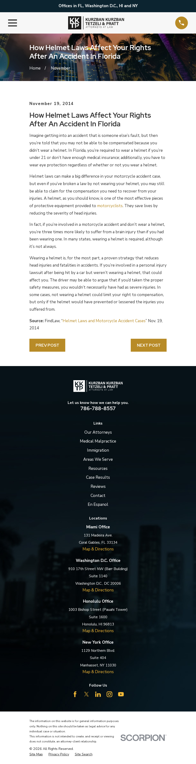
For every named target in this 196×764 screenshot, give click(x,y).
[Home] (96, 22)
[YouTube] (121, 694)
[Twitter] (86, 694)
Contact (98, 495)
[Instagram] (109, 694)
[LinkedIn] (98, 694)
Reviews (98, 486)
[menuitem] (36, 754)
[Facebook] (75, 694)
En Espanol (98, 504)
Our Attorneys (98, 432)
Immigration (98, 450)
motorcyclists (110, 206)
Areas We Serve (98, 459)
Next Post (149, 345)
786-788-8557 (98, 408)
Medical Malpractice (98, 441)
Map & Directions (98, 549)
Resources (98, 468)
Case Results (98, 477)
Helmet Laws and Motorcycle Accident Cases (104, 321)
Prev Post (47, 345)
